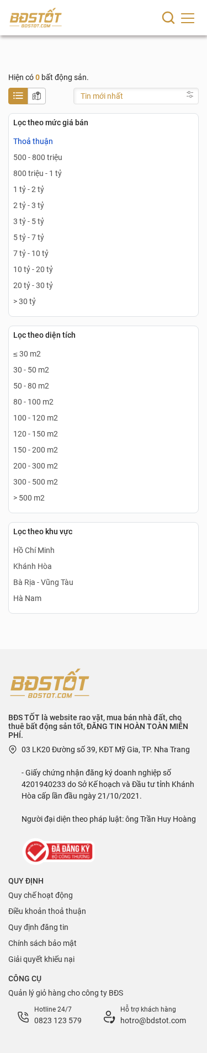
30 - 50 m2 (31, 369)
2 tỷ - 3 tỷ (28, 205)
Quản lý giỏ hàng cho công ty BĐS (65, 992)
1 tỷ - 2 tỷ (28, 189)
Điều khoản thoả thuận (47, 911)
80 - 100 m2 (33, 401)
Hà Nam (27, 598)
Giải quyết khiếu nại (41, 959)
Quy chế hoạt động (40, 895)
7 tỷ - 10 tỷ (31, 253)
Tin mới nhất (102, 96)
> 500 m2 (29, 497)
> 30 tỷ (24, 301)
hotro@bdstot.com (153, 1020)
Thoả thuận (33, 141)
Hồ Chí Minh (34, 550)
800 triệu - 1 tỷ (37, 173)
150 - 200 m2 (35, 449)
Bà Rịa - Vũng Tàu (43, 582)
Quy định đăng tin (38, 927)
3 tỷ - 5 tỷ (28, 221)
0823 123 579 (58, 1020)
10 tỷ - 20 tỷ (33, 269)
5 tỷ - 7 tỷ (28, 237)
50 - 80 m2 (31, 385)
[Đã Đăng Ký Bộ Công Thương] (60, 851)
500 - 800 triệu (37, 157)
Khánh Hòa (32, 566)
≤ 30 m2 (27, 353)
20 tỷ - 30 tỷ (33, 285)
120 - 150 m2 (35, 433)
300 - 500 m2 (35, 481)
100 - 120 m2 (35, 417)
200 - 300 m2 (35, 465)
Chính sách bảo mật (42, 943)
